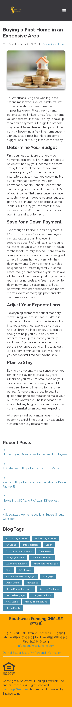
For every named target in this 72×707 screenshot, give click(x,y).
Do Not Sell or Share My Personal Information (32, 652)
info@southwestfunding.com (36, 645)
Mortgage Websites (16, 689)
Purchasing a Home (53, 44)
